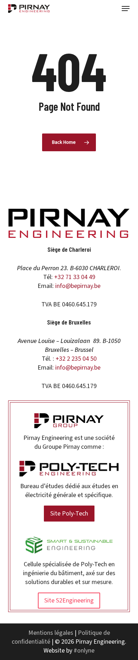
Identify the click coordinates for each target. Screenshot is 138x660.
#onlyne (84, 650)
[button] (126, 8)
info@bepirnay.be (77, 286)
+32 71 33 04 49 (74, 277)
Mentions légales (50, 632)
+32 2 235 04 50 (76, 358)
